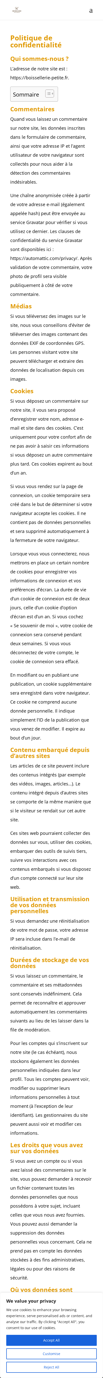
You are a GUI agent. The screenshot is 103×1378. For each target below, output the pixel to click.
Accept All (51, 1340)
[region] (51, 1335)
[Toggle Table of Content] (47, 93)
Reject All (51, 1367)
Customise (51, 1353)
